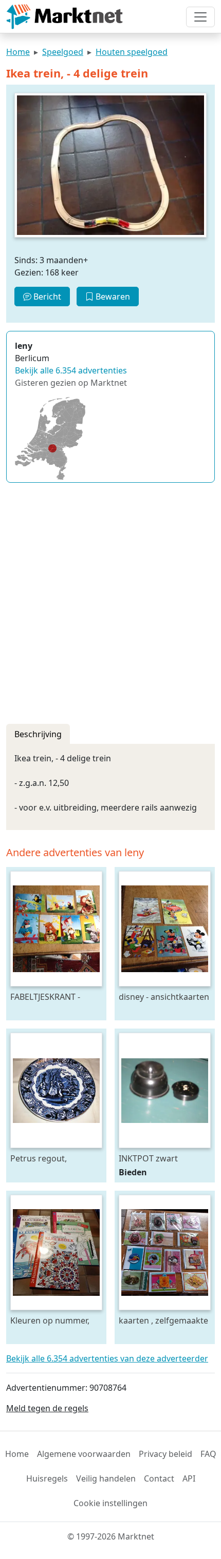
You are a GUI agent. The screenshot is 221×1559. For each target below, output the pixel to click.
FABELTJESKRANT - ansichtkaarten (45, 996)
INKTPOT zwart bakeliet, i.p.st (148, 1158)
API (188, 1478)
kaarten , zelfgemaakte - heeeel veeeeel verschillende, (163, 1320)
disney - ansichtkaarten (164, 996)
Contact (159, 1478)
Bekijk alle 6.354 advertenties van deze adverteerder (107, 1358)
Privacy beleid (165, 1453)
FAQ (208, 1453)
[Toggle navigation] (200, 17)
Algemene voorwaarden (84, 1453)
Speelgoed (62, 51)
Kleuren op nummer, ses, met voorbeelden (52, 1320)
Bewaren (112, 296)
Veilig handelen (106, 1478)
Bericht (46, 296)
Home (18, 51)
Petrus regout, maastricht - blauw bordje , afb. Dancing (50, 1158)
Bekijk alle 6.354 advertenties (71, 370)
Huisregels (47, 1478)
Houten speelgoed (132, 51)
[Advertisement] (110, 601)
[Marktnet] (64, 16)
